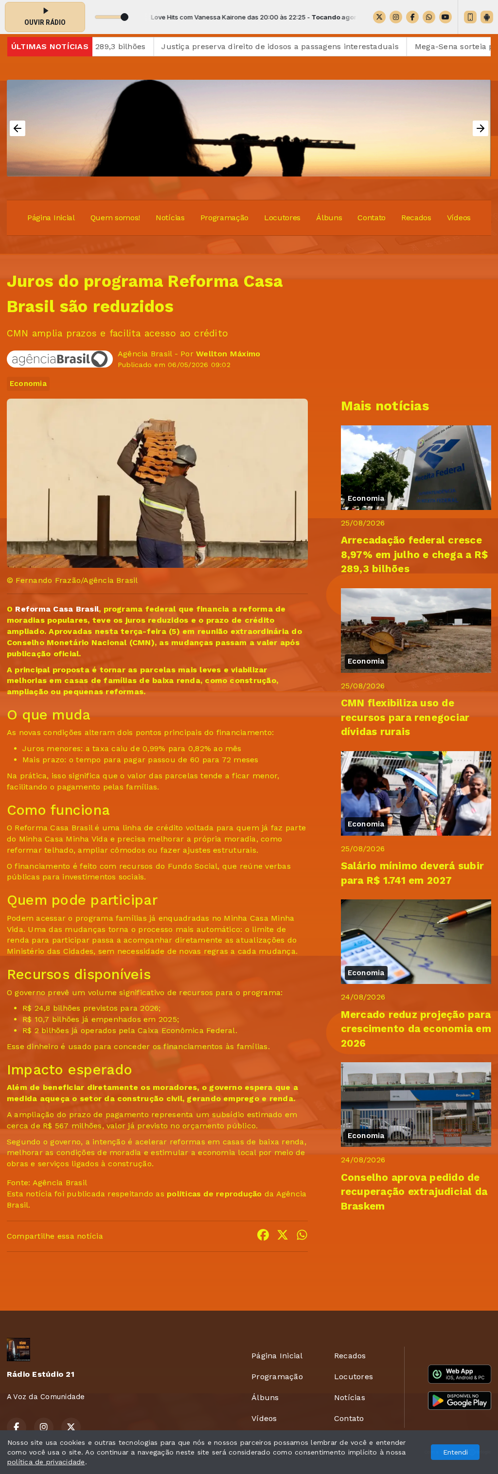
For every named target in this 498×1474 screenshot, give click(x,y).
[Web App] (470, 17)
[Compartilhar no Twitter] (282, 1236)
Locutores (282, 217)
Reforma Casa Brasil (57, 609)
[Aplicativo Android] (486, 17)
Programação (224, 217)
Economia (28, 383)
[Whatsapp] (429, 17)
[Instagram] (396, 17)
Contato (371, 217)
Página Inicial (51, 217)
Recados (416, 217)
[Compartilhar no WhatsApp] (302, 1236)
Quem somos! (115, 217)
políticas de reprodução (214, 1193)
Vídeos (459, 217)
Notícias (170, 217)
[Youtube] (445, 17)
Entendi (455, 1452)
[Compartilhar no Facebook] (263, 1236)
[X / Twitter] (379, 17)
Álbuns (329, 217)
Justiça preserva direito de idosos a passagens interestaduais (239, 46)
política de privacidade (46, 1462)
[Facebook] (412, 17)
